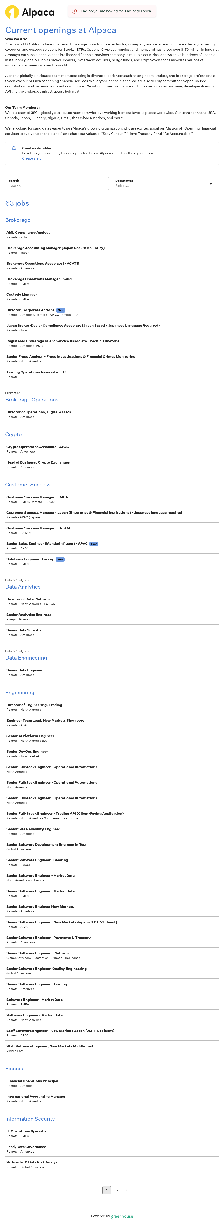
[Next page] (126, 1190)
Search (14, 180)
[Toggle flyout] (211, 184)
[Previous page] (98, 1190)
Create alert (31, 158)
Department (124, 180)
